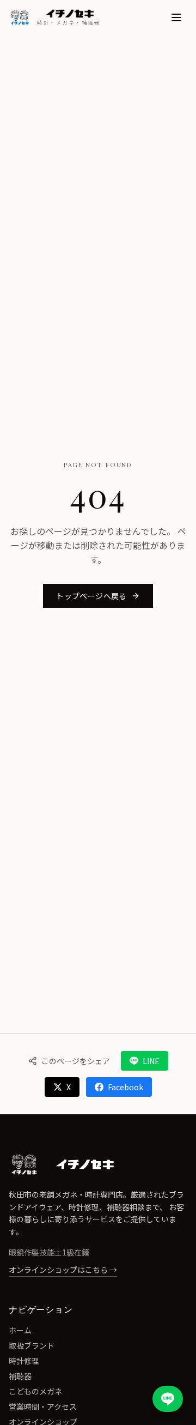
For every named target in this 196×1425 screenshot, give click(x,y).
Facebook (125, 1087)
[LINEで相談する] (167, 1399)
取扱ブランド (31, 1345)
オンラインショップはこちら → (63, 1269)
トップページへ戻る (91, 595)
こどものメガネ (35, 1391)
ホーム (20, 1330)
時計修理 (24, 1360)
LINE (151, 1060)
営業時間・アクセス (43, 1406)
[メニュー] (176, 17)
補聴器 (20, 1375)
